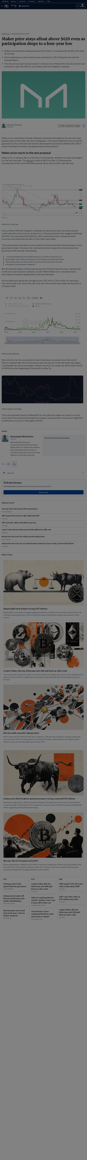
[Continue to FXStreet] (82, 5)
